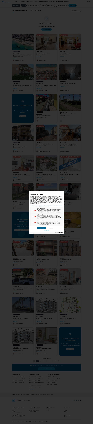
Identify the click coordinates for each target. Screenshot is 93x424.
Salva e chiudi (46, 230)
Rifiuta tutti (51, 228)
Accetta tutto (41, 228)
